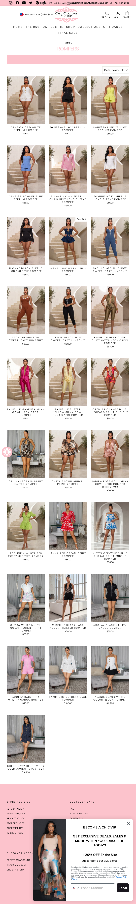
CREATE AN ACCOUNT (18, 860)
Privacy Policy (122, 877)
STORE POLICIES (15, 823)
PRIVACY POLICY (15, 818)
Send (122, 888)
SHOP (70, 26)
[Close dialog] (128, 823)
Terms (74, 879)
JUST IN (57, 26)
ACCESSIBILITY (15, 828)
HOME (18, 26)
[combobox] (75, 888)
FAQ (72, 809)
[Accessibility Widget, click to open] (7, 452)
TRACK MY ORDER (16, 865)
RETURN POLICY (15, 809)
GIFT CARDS (113, 26)
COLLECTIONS (89, 26)
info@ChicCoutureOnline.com (89, 3)
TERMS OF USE (15, 833)
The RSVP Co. (37, 26)
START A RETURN (79, 813)
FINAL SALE (68, 32)
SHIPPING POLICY (16, 813)
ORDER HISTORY (15, 869)
